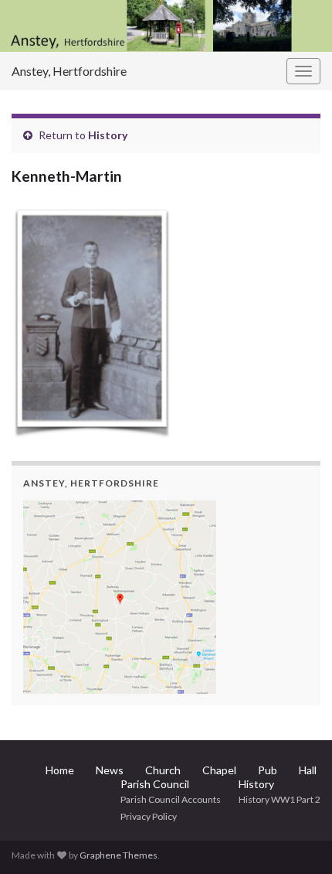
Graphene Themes (119, 855)
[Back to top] (297, 839)
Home (60, 770)
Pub (267, 770)
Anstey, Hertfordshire (69, 70)
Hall (308, 770)
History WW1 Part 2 (279, 799)
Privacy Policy (148, 816)
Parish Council (154, 783)
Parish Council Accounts (170, 799)
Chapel (219, 770)
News (110, 770)
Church (163, 770)
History (107, 135)
